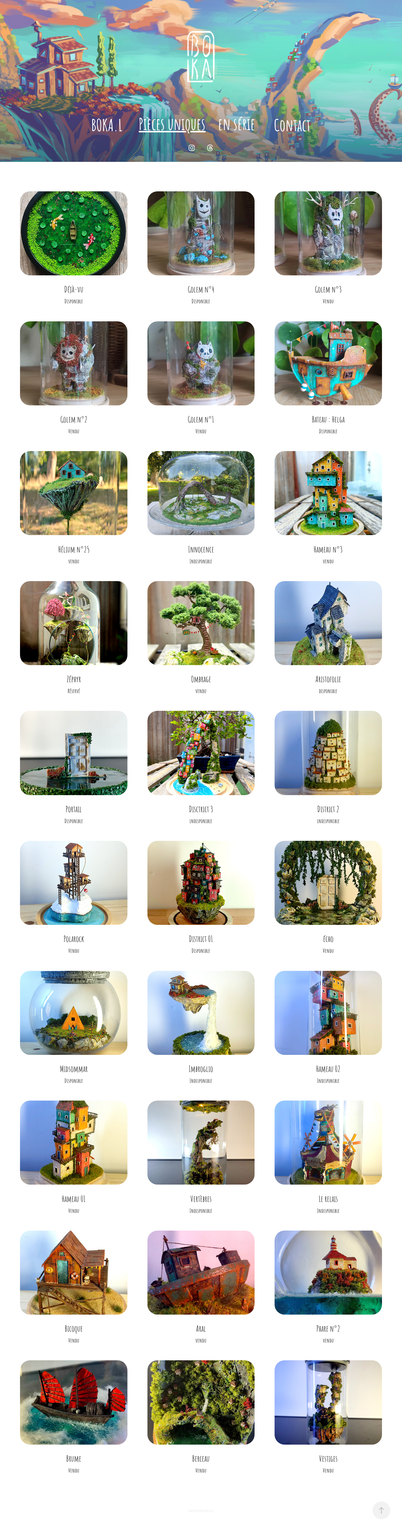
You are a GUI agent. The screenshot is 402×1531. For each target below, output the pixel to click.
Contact (292, 124)
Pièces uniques (172, 122)
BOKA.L (106, 124)
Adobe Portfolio (206, 1510)
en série (236, 122)
